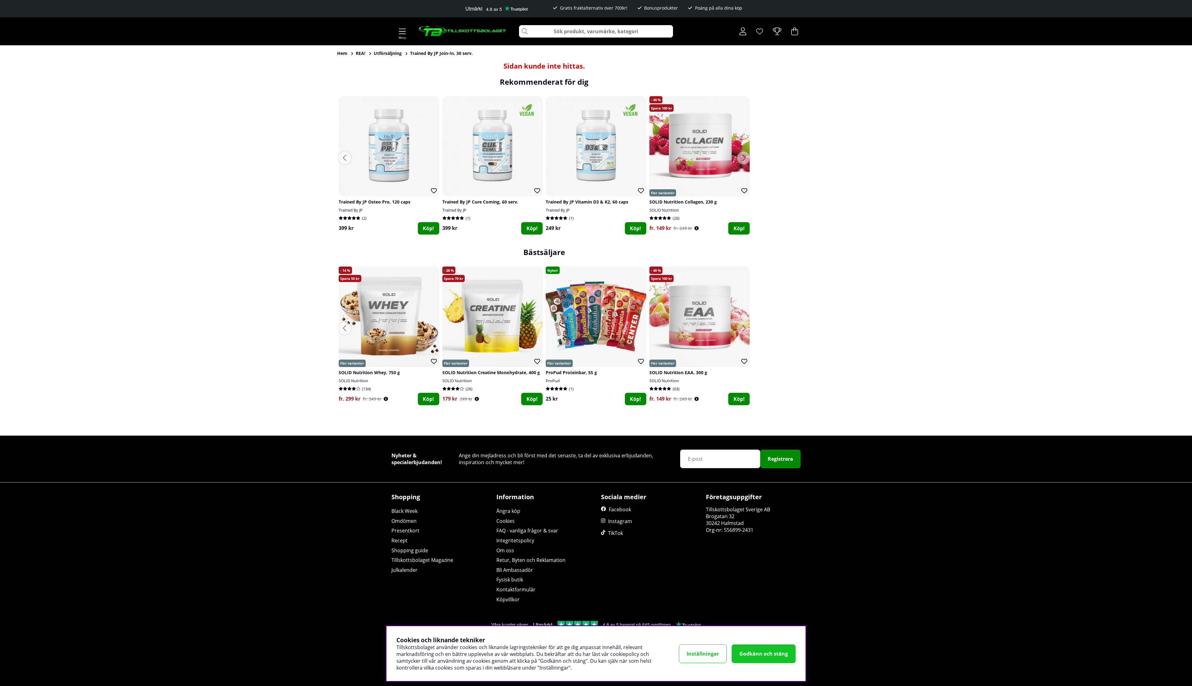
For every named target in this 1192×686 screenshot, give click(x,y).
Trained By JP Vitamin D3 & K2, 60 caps (587, 202)
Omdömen (404, 521)
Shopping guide (409, 550)
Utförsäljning (388, 53)
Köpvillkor (508, 599)
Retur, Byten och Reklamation (531, 560)
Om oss (505, 550)
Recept (399, 540)
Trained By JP (351, 210)
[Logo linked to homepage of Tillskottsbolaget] (462, 31)
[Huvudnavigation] (402, 31)
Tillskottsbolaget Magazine (422, 560)
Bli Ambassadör (514, 570)
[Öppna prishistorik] (696, 228)
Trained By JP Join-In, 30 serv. (441, 53)
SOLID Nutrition (664, 210)
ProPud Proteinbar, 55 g (571, 372)
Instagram (620, 521)
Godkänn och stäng (763, 653)
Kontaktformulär (515, 589)
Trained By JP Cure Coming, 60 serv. (480, 202)
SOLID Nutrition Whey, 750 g (369, 372)
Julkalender (404, 570)
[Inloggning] (743, 31)
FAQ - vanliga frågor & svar (527, 530)
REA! (360, 53)
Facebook (620, 509)
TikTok (615, 533)
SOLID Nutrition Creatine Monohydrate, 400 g (491, 372)
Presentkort (405, 530)
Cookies (505, 521)
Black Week (404, 511)
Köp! (428, 228)
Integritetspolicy (515, 540)
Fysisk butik (509, 579)
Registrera (780, 458)
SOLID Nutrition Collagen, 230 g (683, 202)
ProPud (553, 380)
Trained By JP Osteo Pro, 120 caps (374, 202)
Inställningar (703, 653)
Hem (342, 53)
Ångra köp (508, 511)
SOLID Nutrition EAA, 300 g (678, 372)
